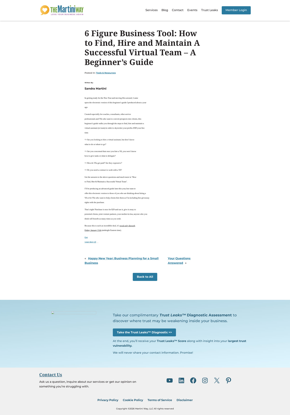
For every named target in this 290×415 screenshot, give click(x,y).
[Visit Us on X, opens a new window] (216, 380)
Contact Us (50, 374)
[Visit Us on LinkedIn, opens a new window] (181, 380)
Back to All (145, 276)
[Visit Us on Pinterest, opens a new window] (228, 380)
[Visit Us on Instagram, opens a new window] (205, 380)
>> (144, 332)
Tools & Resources (106, 73)
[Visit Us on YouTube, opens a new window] (169, 380)
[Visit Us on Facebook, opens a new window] (193, 380)
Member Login (236, 10)
